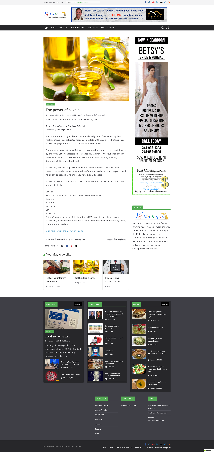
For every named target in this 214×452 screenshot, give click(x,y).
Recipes (98, 429)
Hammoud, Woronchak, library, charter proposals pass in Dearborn (114, 313)
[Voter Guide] (95, 352)
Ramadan (98, 420)
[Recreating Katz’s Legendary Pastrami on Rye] (139, 316)
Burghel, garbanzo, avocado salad (155, 339)
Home (53, 28)
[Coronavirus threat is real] (52, 376)
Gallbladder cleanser (85, 277)
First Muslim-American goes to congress (65, 239)
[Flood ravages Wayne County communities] (95, 376)
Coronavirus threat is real (70, 375)
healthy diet (87, 115)
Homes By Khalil (77, 28)
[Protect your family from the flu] (56, 262)
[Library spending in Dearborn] (95, 328)
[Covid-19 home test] (63, 319)
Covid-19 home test (57, 336)
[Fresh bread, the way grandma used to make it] (139, 356)
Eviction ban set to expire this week (114, 339)
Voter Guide (109, 351)
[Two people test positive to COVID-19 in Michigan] (52, 364)
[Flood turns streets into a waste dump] (95, 364)
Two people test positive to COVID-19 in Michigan (70, 363)
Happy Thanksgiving (116, 239)
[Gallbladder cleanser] (86, 262)
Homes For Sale (127, 448)
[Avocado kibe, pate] (139, 329)
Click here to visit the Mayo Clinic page (64, 231)
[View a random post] (168, 27)
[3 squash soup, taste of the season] (139, 385)
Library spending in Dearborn (112, 327)
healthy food (95, 115)
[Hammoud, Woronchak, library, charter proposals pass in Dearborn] (95, 315)
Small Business (107, 28)
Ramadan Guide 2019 (129, 405)
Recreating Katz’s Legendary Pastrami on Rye (83, 3)
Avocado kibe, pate (155, 327)
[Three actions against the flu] (116, 262)
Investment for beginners (163, 448)
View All (78, 304)
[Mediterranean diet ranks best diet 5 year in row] (139, 371)
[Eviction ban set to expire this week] (95, 340)
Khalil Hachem (66, 115)
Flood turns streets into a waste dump (114, 362)
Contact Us (93, 28)
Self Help (98, 424)
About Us (118, 448)
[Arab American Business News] (46, 27)
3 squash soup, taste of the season (157, 383)
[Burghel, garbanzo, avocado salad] (139, 341)
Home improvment (102, 405)
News (97, 434)
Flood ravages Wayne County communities (112, 374)
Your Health (50, 104)
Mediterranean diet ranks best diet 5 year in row (157, 369)
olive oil (102, 115)
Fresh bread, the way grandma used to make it (157, 353)
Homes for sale (101, 410)
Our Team (63, 28)
